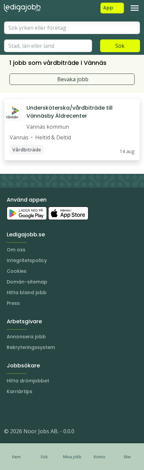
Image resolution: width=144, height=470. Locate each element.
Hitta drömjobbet (28, 380)
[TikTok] (49, 411)
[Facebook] (36, 411)
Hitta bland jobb (27, 292)
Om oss (16, 249)
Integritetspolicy (27, 260)
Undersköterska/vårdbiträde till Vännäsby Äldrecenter (69, 112)
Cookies (16, 271)
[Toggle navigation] (134, 8)
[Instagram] (9, 411)
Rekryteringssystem (31, 347)
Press (13, 303)
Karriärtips (19, 391)
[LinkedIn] (22, 411)
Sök (120, 45)
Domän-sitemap (27, 281)
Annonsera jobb (26, 336)
